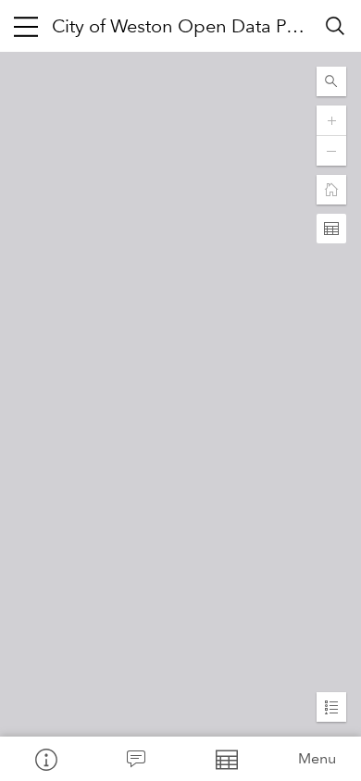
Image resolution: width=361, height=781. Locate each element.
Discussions (136, 759)
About (45, 759)
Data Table (225, 759)
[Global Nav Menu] (26, 26)
